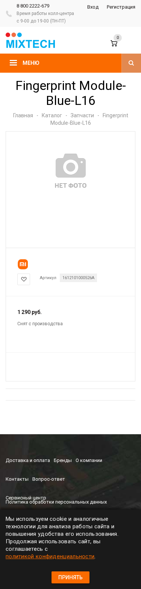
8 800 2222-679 (33, 6)
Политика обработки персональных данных (56, 502)
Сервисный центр (26, 498)
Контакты (17, 479)
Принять (70, 577)
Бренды (63, 460)
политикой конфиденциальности (50, 556)
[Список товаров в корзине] (119, 47)
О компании (89, 460)
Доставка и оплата (28, 460)
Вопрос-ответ (48, 479)
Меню (31, 63)
